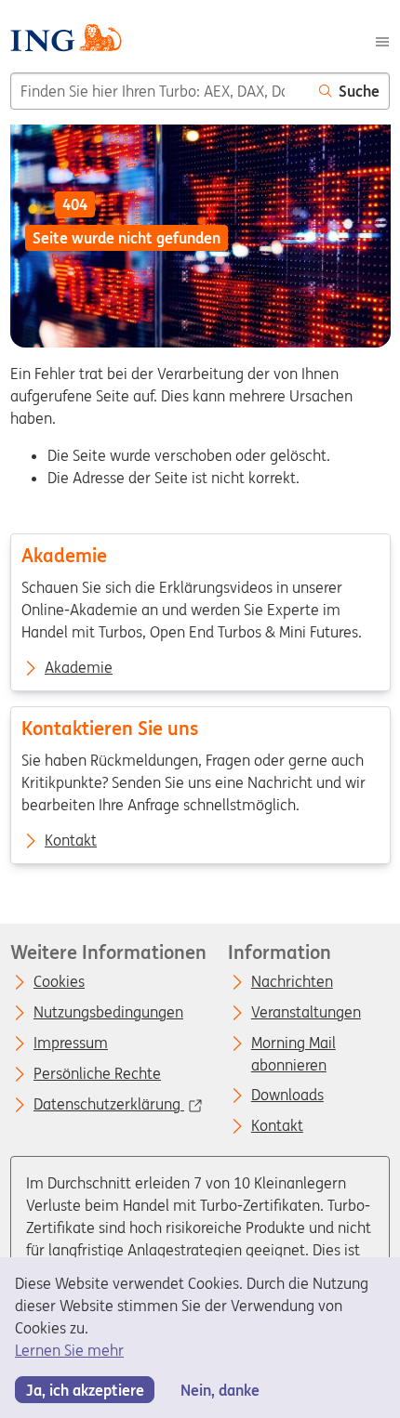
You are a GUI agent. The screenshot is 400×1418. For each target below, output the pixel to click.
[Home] (66, 40)
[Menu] (382, 40)
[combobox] (160, 91)
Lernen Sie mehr (69, 1350)
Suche (359, 91)
